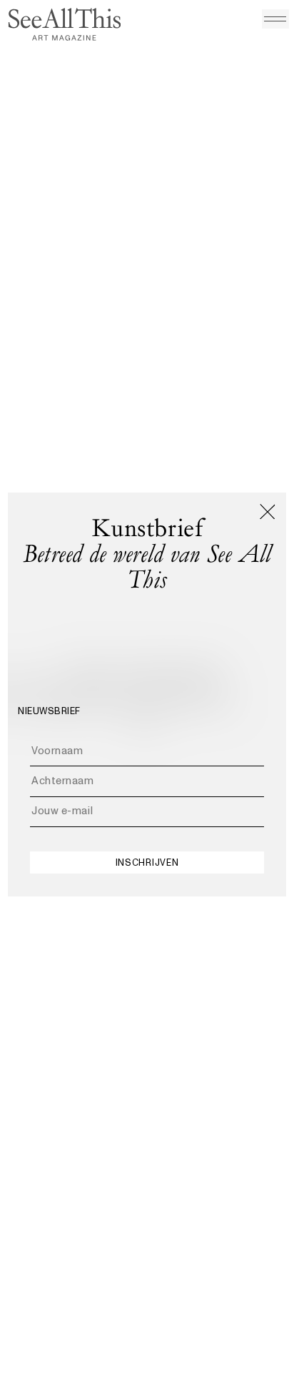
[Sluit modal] (268, 511)
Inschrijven (147, 863)
